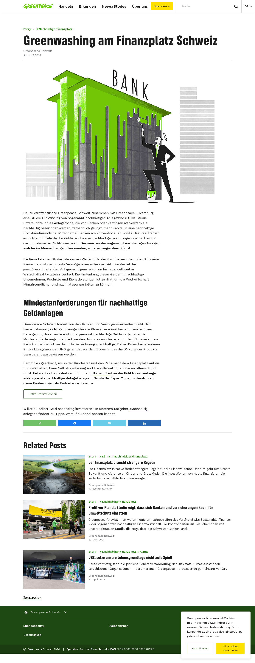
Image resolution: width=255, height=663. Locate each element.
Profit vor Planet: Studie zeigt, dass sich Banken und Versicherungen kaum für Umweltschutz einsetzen (150, 510)
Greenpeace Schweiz (46, 612)
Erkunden (87, 6)
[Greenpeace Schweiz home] (37, 6)
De (250, 6)
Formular (96, 649)
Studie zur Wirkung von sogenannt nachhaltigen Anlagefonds (78, 218)
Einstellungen (200, 648)
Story (27, 29)
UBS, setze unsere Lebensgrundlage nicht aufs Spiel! (130, 557)
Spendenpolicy (33, 626)
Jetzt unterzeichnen (43, 394)
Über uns (140, 6)
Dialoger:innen (118, 626)
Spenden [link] (160, 6)
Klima (106, 456)
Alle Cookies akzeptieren (230, 648)
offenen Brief (101, 373)
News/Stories (114, 6)
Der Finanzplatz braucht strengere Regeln (121, 462)
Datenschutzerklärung (214, 627)
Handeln (65, 6)
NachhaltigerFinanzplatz (130, 456)
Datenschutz (32, 635)
